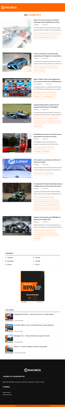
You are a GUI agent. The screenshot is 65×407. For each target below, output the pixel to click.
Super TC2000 (37, 96)
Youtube (37, 261)
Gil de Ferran (43, 122)
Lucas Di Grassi (51, 122)
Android (36, 33)
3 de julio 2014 (45, 24)
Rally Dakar (37, 238)
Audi (53, 33)
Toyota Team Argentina (46, 96)
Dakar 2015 (47, 230)
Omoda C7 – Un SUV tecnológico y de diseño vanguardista (30, 346)
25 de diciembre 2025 (20, 353)
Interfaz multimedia (44, 37)
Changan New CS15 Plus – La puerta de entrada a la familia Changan (34, 314)
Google (36, 37)
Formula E (56, 118)
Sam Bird (58, 122)
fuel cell (48, 67)
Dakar (41, 230)
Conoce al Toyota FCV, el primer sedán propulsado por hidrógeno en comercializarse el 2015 (48, 56)
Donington (37, 118)
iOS (51, 37)
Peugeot (53, 230)
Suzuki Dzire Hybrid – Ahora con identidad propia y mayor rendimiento (34, 325)
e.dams (42, 118)
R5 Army (36, 209)
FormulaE (36, 122)
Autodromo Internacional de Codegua (45, 197)
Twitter (37, 258)
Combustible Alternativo (40, 67)
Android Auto (43, 33)
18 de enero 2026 (18, 320)
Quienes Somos (7, 392)
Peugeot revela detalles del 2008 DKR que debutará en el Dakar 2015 (47, 218)
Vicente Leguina (55, 209)
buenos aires (52, 92)
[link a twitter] (55, 1)
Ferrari (39, 147)
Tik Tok (37, 265)
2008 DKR (36, 230)
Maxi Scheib (37, 205)
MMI (54, 37)
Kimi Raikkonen (38, 151)
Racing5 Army (42, 209)
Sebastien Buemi (38, 126)
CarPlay (58, 33)
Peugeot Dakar (46, 234)
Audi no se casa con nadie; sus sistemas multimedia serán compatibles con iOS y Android (46, 22)
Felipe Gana (36, 109)
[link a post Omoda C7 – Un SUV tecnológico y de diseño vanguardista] (9, 353)
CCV (51, 201)
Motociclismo (44, 205)
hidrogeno (55, 67)
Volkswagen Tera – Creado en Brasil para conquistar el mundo (32, 336)
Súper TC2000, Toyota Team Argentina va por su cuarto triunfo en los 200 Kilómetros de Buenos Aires (47, 81)
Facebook (10, 258)
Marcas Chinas (50, 173)
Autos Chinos (37, 173)
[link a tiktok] (61, 1)
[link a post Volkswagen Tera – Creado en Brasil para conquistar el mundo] (9, 342)
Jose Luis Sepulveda (38, 84)
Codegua (56, 201)
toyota (36, 71)
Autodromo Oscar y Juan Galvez (41, 92)
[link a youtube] (58, 1)
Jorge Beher (36, 24)
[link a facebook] (54, 1)
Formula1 (51, 147)
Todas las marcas (7, 395)
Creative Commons (45, 406)
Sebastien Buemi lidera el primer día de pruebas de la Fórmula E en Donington (46, 106)
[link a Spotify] (60, 1)
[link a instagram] (57, 1)
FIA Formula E (49, 118)
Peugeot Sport (55, 234)
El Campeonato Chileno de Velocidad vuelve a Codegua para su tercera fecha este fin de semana (48, 186)
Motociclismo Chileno (54, 205)
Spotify (9, 265)
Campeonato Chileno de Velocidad (41, 201)
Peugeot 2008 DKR (38, 234)
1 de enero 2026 (18, 342)
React (49, 209)
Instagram (10, 261)
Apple (49, 33)
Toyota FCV (42, 71)
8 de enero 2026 (18, 331)
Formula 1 (45, 147)
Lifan (43, 173)
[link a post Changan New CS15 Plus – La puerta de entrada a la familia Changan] (9, 321)
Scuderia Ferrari (46, 151)
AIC (35, 197)
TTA (54, 96)
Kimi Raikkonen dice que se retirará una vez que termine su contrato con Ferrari (47, 135)
